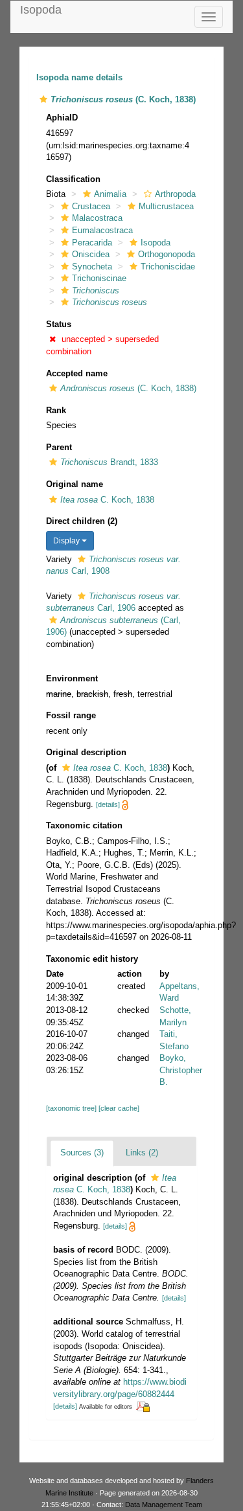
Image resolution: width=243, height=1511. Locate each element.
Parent (59, 447)
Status (58, 324)
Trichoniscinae (99, 278)
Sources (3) (82, 1152)
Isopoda (41, 9)
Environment (72, 678)
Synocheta (92, 266)
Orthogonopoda (166, 254)
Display (67, 540)
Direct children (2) (81, 521)
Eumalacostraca (102, 230)
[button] (43, 99)
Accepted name (77, 373)
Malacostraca (97, 218)
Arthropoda (175, 194)
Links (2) (142, 1152)
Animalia (110, 194)
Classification (73, 179)
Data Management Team (163, 1504)
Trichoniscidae (168, 266)
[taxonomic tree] (72, 1108)
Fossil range (71, 715)
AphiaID (62, 117)
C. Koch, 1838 (107, 500)
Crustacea (91, 206)
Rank (56, 410)
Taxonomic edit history (92, 959)
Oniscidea (91, 254)
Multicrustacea (166, 206)
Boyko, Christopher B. (180, 1070)
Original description (86, 752)
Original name (74, 484)
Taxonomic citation (84, 825)
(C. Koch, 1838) (128, 388)
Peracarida (92, 242)
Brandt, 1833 (109, 462)
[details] (108, 804)
